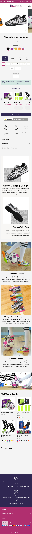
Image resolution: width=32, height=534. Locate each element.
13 (17, 64)
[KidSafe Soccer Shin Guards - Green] (23, 417)
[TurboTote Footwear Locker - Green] (23, 440)
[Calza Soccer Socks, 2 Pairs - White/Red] (4, 441)
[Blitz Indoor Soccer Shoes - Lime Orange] (5, 468)
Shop (4, 509)
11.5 (8, 64)
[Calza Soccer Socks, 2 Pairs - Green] (7, 441)
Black (8, 48)
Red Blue (23, 48)
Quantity (16, 73)
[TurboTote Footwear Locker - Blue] (17, 440)
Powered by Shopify (16, 532)
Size (16, 53)
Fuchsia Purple (12, 48)
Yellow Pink (19, 48)
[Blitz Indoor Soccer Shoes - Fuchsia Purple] (4, 468)
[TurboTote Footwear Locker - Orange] (28, 440)
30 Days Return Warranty (9, 148)
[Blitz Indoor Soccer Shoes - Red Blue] (9, 468)
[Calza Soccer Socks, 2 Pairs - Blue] (9, 441)
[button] (30, 99)
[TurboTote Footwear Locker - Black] (21, 440)
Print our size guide (15, 503)
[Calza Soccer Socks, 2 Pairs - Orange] (5, 441)
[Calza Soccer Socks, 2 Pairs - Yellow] (11, 440)
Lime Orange (15, 48)
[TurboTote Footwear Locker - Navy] (26, 440)
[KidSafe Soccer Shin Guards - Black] (17, 417)
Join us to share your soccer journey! (14, 486)
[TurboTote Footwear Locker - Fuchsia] (19, 440)
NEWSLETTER (6, 522)
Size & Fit (5, 143)
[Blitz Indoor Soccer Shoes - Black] (2, 468)
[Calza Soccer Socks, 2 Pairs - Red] (13, 440)
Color (16, 45)
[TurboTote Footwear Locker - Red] (17, 441)
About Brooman (7, 513)
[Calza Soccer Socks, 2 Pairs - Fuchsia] (7, 440)
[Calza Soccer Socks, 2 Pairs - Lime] (5, 440)
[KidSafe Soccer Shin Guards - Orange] (19, 417)
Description (5, 139)
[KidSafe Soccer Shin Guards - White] (21, 417)
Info (3, 518)
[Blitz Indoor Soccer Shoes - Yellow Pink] (7, 468)
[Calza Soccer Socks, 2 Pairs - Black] (2, 440)
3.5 (12, 68)
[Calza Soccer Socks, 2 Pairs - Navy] (9, 440)
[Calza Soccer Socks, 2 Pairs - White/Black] (4, 440)
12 (13, 64)
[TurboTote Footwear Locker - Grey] (24, 440)
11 (3, 64)
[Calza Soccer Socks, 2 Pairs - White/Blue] (2, 441)
